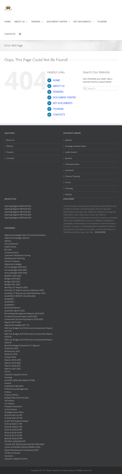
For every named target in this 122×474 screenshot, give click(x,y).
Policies (7, 392)
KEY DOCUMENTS (62, 103)
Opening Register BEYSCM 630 (17, 214)
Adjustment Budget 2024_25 (16, 238)
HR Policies (9, 400)
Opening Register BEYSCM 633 (17, 206)
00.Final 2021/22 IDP (13, 415)
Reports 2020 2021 (12, 365)
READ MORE (100, 232)
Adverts (68, 140)
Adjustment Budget (13, 264)
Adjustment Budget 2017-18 (16, 325)
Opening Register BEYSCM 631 (17, 211)
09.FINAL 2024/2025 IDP (14, 441)
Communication (72, 164)
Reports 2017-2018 (12, 322)
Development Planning (14, 258)
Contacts (10, 158)
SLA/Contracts (10, 409)
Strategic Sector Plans (14, 412)
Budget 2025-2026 (12, 278)
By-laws (68, 158)
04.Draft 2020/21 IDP (13, 426)
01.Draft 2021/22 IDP (13, 418)
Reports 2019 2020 (12, 363)
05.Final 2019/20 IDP (13, 429)
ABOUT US (59, 86)
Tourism (10, 152)
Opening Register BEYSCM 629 (17, 217)
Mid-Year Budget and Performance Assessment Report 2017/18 (28, 329)
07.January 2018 (11, 348)
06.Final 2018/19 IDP (13, 432)
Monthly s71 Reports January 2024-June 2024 (24, 290)
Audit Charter (10, 246)
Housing (69, 188)
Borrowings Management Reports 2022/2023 (24, 313)
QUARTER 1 (9, 299)
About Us (10, 140)
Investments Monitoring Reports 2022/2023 (23, 319)
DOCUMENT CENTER (64, 97)
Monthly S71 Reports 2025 (16, 287)
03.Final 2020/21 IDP (13, 423)
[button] (20, 34)
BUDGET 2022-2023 (12, 275)
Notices (68, 194)
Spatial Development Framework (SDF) (21, 450)
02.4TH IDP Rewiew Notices (16, 421)
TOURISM (58, 109)
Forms (68, 182)
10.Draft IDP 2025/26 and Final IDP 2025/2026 (24, 444)
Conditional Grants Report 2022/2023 (20, 316)
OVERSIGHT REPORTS (14, 386)
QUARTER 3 (9, 304)
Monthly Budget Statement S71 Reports (22, 345)
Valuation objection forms (15, 374)
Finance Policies (11, 394)
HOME (56, 80)
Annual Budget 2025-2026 (15, 272)
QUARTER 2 (9, 301)
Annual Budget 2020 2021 (15, 267)
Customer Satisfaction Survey (17, 255)
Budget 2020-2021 (12, 281)
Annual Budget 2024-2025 (15, 270)
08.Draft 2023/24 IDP (13, 438)
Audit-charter (71, 152)
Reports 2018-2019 (12, 360)
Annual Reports (11, 243)
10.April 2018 (10, 357)
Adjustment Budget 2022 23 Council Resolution (25, 235)
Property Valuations (13, 406)
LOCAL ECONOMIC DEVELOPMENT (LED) (22, 447)
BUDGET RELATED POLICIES (16, 397)
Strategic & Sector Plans (75, 146)
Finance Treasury (72, 176)
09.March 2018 (10, 354)
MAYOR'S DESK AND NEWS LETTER (19, 380)
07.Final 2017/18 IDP (13, 435)
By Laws (8, 249)
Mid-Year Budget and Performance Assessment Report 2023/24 (28, 335)
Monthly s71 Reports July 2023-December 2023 (24, 293)
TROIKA (9, 146)
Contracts (69, 170)
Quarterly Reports (12, 307)
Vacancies (8, 455)
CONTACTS (59, 114)
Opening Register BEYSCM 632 (17, 209)
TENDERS (58, 91)
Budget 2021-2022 (12, 284)
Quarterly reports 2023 (14, 310)
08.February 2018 (12, 351)
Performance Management (16, 389)
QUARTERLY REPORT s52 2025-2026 (19, 296)
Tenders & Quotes (12, 453)
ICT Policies (9, 403)
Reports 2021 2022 (12, 368)
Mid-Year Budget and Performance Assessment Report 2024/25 (28, 341)
